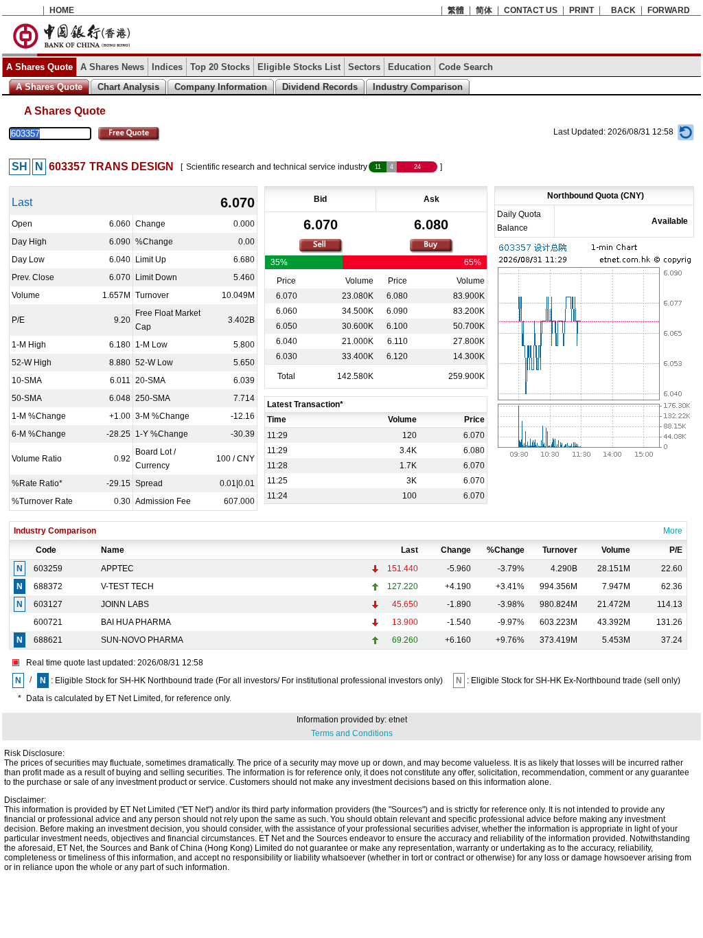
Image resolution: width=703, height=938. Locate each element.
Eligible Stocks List (299, 67)
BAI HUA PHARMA (136, 622)
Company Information (220, 87)
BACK (623, 10)
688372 (48, 586)
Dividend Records (320, 87)
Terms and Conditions (352, 733)
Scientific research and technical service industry (276, 167)
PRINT (581, 10)
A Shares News (112, 67)
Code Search (466, 67)
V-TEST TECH (127, 586)
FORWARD (668, 10)
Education (409, 67)
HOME (61, 10)
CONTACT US (530, 10)
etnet (398, 719)
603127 (48, 604)
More (672, 531)
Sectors (364, 67)
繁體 (456, 10)
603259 (48, 568)
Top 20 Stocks (220, 67)
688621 (48, 640)
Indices (167, 67)
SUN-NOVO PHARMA (142, 640)
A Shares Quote (39, 67)
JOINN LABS (125, 604)
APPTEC (117, 568)
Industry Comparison (418, 87)
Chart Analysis (128, 87)
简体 (484, 10)
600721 (48, 622)
